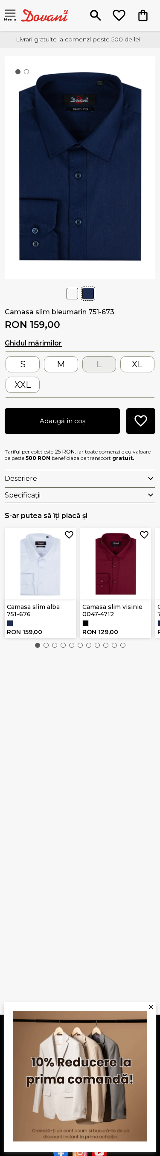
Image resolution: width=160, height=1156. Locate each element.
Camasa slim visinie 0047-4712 (112, 610)
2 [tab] (28, 73)
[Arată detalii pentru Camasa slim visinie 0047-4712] (115, 564)
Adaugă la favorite (69, 535)
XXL (23, 385)
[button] (37, 645)
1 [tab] (19, 73)
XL (137, 364)
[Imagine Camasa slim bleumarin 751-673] (80, 167)
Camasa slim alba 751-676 (33, 610)
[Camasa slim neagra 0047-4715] (85, 623)
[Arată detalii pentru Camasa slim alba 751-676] (40, 564)
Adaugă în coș (62, 421)
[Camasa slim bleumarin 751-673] (10, 623)
